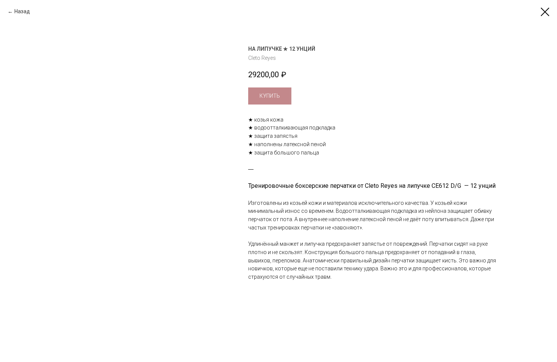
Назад (22, 11)
